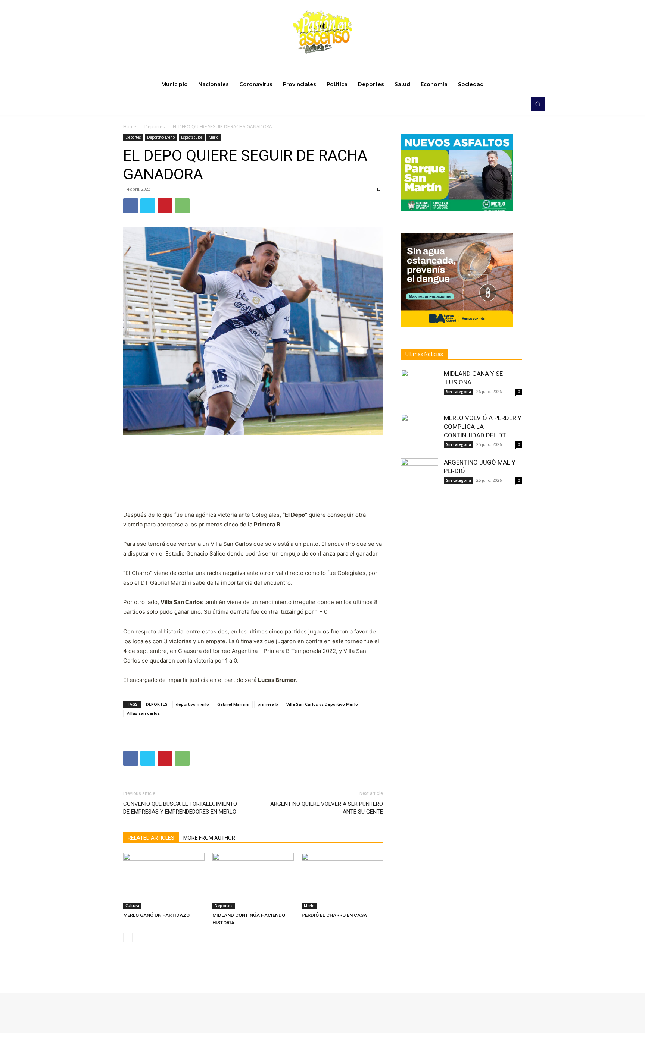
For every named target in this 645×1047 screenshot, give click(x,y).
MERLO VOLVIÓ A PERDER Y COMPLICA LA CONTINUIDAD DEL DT (482, 426)
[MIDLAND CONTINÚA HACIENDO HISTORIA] (253, 881)
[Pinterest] (165, 205)
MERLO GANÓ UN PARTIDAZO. (157, 915)
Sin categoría (458, 391)
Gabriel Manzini (233, 704)
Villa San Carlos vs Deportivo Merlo (322, 704)
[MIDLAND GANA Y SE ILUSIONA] (419, 388)
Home (129, 126)
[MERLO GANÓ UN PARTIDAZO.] (164, 881)
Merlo (213, 137)
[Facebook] (487, 104)
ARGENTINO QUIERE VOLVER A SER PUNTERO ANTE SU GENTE (326, 808)
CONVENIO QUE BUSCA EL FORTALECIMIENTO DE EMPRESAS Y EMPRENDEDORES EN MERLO (180, 808)
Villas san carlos (143, 713)
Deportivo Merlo (161, 137)
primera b (268, 704)
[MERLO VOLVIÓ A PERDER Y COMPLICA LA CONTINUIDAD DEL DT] (419, 432)
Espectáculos (191, 137)
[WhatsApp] (182, 205)
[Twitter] (507, 104)
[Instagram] (497, 104)
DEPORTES (157, 704)
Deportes (154, 126)
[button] (538, 104)
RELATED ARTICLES (151, 838)
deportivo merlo (192, 704)
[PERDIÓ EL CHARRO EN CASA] (342, 881)
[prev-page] (128, 937)
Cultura (132, 905)
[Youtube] (518, 104)
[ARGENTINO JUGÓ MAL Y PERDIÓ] (419, 477)
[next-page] (139, 937)
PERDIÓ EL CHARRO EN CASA (334, 915)
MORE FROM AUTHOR (209, 838)
